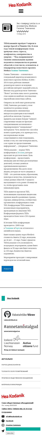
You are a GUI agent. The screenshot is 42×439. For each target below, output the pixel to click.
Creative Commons (13, 425)
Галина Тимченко (19, 70)
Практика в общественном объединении (17, 378)
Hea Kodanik (13, 298)
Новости (7, 269)
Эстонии (20, 152)
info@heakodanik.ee (14, 416)
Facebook (9, 421)
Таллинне (9, 228)
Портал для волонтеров (11, 365)
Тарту (17, 228)
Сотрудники (7, 412)
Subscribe (10, 433)
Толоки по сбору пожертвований (15, 371)
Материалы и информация (12, 385)
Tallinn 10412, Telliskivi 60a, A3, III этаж (17, 409)
